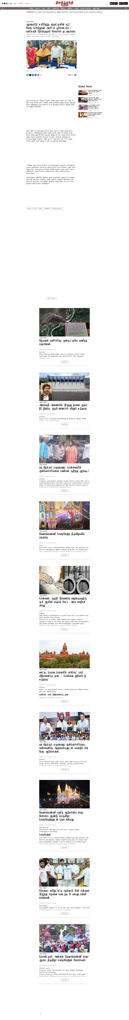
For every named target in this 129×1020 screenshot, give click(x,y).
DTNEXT (21, 3)
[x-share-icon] (30, 75)
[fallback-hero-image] (83, 92)
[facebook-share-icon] (33, 75)
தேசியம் (38, 8)
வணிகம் (76, 8)
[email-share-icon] (38, 75)
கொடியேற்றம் (79, 970)
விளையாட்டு (55, 8)
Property (29, 208)
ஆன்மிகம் (70, 8)
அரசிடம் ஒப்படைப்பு (57, 208)
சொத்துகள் (47, 208)
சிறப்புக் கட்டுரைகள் (86, 8)
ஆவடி (40, 208)
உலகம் (43, 8)
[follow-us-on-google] (75, 75)
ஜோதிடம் (63, 8)
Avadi (35, 208)
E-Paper (15, 3)
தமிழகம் (31, 8)
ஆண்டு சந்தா (96, 8)
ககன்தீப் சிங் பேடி (44, 763)
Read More (64, 362)
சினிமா (48, 8)
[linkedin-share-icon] (36, 75)
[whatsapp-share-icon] (27, 75)
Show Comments (51, 298)
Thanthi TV (28, 3)
